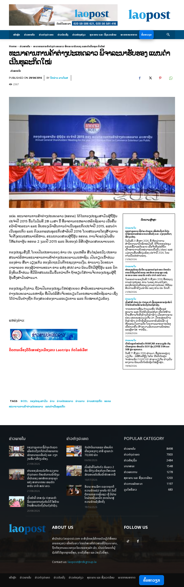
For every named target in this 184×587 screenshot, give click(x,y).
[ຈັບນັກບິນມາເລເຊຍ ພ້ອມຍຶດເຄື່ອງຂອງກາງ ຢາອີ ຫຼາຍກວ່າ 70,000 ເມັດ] (74, 451)
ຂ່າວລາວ (80, 401)
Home (13, 46)
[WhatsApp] (170, 78)
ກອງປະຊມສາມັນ (39, 401)
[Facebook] (139, 78)
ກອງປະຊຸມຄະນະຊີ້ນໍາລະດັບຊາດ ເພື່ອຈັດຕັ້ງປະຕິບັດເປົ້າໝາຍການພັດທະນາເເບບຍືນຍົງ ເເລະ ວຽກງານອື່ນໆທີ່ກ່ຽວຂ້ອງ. (148, 233)
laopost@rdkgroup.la (82, 562)
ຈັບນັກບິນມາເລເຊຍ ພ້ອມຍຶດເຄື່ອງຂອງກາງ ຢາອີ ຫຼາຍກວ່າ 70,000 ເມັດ (99, 451)
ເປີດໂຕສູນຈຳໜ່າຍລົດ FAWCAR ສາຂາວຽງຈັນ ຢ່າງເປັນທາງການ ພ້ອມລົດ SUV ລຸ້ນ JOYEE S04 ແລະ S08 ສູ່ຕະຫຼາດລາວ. (147, 346)
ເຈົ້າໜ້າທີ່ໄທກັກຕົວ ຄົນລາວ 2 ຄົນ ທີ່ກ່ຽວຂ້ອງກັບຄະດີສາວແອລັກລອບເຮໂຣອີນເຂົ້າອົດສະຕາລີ (100, 471)
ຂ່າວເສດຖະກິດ (94, 401)
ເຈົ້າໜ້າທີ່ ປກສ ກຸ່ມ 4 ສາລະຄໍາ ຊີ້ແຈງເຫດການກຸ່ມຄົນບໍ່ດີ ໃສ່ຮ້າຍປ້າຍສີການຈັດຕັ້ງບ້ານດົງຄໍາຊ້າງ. (148, 303)
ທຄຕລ (107, 401)
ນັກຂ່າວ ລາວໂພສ (59, 77)
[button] (168, 34)
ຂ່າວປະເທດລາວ (65, 401)
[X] (149, 78)
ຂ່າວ (52, 401)
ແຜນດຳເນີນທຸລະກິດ (55, 406)
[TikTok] (128, 541)
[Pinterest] (160, 78)
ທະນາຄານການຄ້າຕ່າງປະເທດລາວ (26, 406)
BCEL (24, 401)
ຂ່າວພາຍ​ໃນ (25, 46)
